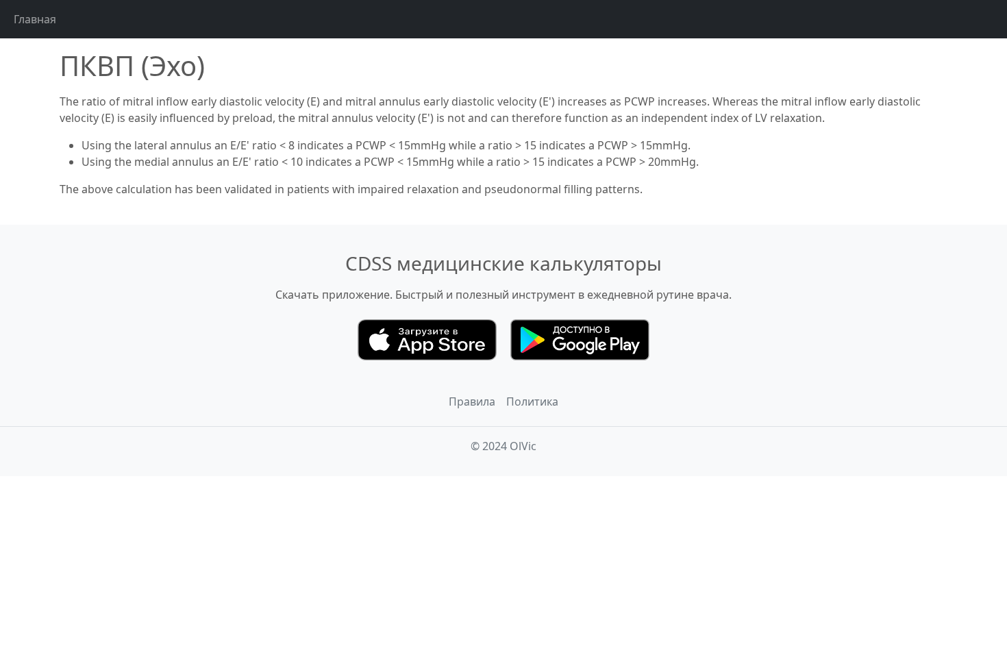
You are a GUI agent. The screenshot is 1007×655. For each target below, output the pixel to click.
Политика (532, 401)
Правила (472, 401)
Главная (35, 19)
